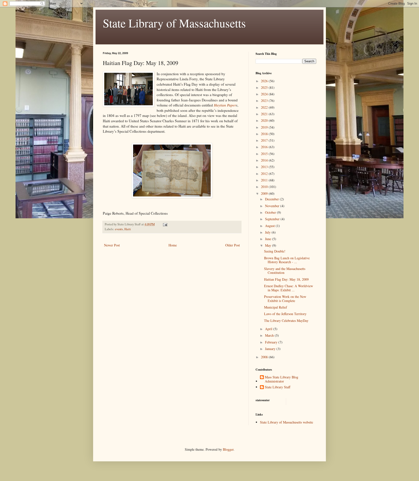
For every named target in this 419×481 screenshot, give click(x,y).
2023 (265, 100)
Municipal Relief (275, 307)
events (119, 229)
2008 (265, 357)
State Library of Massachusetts (174, 23)
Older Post (232, 245)
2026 (265, 81)
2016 (265, 147)
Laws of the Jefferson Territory (285, 313)
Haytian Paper (225, 105)
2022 (265, 107)
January (270, 348)
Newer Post (112, 245)
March (270, 335)
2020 (265, 120)
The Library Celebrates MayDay (286, 320)
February (271, 342)
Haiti (127, 229)
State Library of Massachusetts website (286, 422)
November (272, 206)
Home (173, 245)
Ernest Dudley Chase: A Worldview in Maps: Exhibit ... (288, 288)
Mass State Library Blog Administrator (281, 379)
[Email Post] (164, 224)
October (271, 212)
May (268, 245)
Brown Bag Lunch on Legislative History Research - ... (287, 260)
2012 (265, 173)
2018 (265, 133)
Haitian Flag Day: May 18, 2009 (286, 279)
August (270, 225)
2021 (265, 114)
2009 (265, 193)
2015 (265, 153)
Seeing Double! (274, 251)
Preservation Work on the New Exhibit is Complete (285, 298)
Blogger (228, 449)
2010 (265, 186)
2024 (265, 94)
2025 (265, 87)
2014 (265, 160)
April (269, 328)
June (268, 238)
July (268, 232)
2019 (265, 127)
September (273, 219)
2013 (265, 166)
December (272, 199)
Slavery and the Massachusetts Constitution (284, 270)
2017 (265, 140)
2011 (265, 180)
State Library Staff (277, 387)
